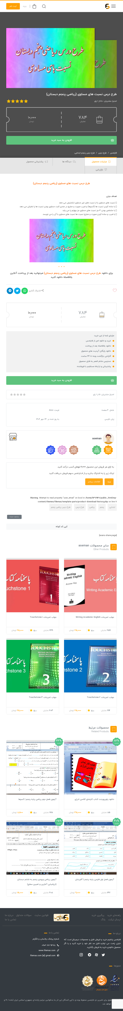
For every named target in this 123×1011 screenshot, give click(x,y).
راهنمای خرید (114, 915)
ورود (24, 6)
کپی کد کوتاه (61, 526)
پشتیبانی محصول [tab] (35, 161)
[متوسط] (17, 394)
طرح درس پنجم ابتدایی (84, 153)
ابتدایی (112, 507)
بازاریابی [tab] (100, 169)
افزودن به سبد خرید (61, 140)
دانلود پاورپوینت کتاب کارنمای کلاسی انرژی (94, 799)
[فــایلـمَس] (106, 6)
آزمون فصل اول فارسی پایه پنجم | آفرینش (94, 879)
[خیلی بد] (11, 394)
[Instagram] (81, 955)
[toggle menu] (113, 6)
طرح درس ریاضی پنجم (60, 507)
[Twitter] (103, 955)
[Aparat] (96, 955)
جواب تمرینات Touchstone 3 (42, 697)
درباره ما (9, 915)
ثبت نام (13, 6)
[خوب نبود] (14, 394)
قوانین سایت (41, 915)
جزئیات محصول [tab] (100, 161)
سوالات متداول (24, 915)
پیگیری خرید (97, 915)
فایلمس (113, 153)
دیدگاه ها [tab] (67, 161)
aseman (97, 438)
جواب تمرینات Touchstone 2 (100, 697)
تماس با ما (10, 919)
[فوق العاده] (24, 394)
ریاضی (92, 507)
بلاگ (103, 919)
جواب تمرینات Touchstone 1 (43, 617)
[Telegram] (89, 955)
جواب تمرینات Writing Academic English (95, 617)
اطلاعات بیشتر (94, 481)
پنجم (102, 507)
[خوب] (20, 394)
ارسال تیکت (114, 919)
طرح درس (102, 153)
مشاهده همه (14, 517)
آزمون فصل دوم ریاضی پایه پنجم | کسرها (37, 799)
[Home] (61, 917)
